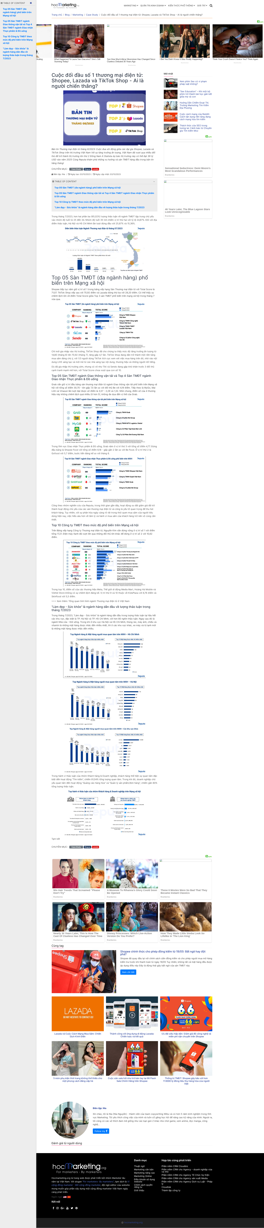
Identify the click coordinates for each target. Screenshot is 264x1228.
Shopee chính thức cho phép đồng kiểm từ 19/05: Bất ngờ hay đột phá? (162, 953)
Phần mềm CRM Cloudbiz (175, 1166)
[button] (154, 181)
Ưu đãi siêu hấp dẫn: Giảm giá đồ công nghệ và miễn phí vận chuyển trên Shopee (186, 1035)
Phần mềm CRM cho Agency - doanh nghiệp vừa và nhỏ (187, 1170)
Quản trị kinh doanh (152, 5)
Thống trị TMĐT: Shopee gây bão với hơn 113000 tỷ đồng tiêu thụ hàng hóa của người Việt (186, 1081)
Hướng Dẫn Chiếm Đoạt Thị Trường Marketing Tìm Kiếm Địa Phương (194, 105)
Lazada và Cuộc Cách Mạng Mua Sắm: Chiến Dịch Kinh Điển (77, 1035)
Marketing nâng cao (144, 1172)
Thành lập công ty (171, 1190)
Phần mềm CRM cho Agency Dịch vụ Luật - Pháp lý (187, 1182)
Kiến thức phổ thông (180, 5)
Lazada (95, 169)
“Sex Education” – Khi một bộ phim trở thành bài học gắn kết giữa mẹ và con (196, 94)
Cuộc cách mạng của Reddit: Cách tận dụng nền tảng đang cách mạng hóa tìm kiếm (195, 117)
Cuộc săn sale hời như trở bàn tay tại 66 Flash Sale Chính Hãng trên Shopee (132, 1079)
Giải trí (201, 5)
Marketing (130, 5)
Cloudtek (166, 1187)
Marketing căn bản (143, 1169)
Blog (67, 14)
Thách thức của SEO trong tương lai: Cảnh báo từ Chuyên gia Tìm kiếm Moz (196, 128)
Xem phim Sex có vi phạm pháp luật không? (193, 82)
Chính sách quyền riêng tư (143, 1185)
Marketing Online (143, 1176)
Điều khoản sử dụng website (144, 1180)
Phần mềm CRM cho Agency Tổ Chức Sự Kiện (185, 1175)
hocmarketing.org (133, 1222)
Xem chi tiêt (128, 972)
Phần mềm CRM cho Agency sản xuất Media (185, 1178)
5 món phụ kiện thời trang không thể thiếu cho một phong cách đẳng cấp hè (77, 1079)
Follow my (100, 1131)
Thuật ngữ (139, 1166)
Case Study (92, 14)
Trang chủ (57, 14)
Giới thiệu (139, 1190)
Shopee (87, 169)
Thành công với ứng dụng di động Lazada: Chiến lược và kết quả (132, 1035)
